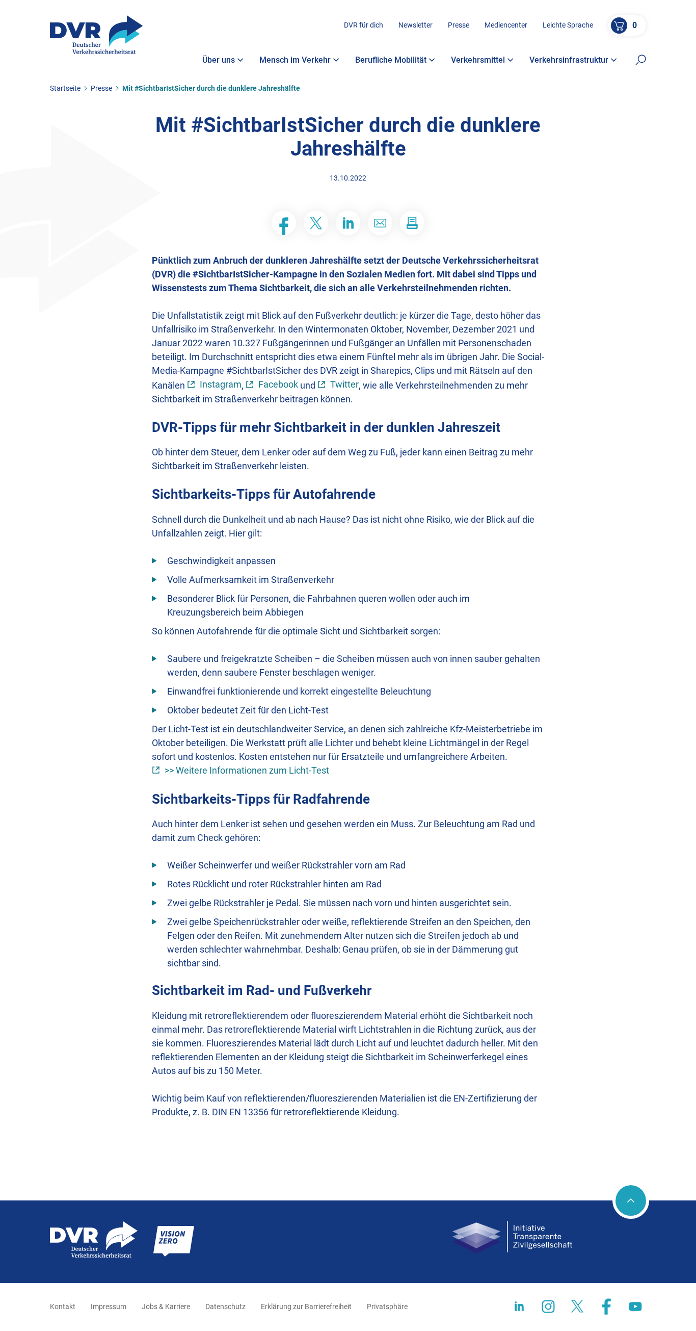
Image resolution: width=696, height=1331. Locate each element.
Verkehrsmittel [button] (478, 60)
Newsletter (415, 25)
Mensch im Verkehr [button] (295, 60)
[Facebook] (284, 223)
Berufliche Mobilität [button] (390, 60)
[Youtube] (635, 1306)
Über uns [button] (218, 60)
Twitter (344, 384)
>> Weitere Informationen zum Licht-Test (247, 770)
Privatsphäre (387, 1306)
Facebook (278, 384)
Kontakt (62, 1306)
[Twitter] (316, 223)
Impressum (108, 1306)
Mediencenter (506, 25)
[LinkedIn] (348, 223)
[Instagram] (548, 1306)
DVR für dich (363, 25)
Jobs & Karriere (166, 1306)
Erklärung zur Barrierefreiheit (306, 1306)
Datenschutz (225, 1306)
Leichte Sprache (568, 25)
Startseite (65, 88)
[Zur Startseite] (96, 34)
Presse (458, 25)
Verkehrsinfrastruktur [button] (568, 60)
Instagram (221, 384)
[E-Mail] (380, 223)
